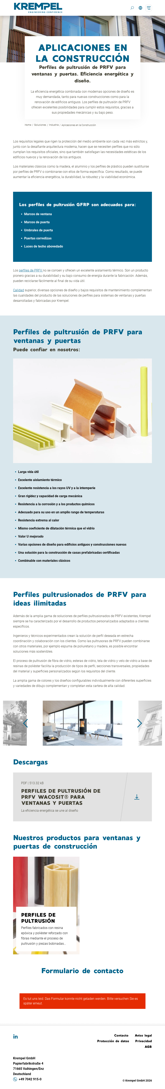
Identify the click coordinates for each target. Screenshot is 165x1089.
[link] (137, 796)
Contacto (121, 1035)
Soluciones (40, 125)
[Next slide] (139, 723)
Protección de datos (113, 1041)
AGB (148, 1047)
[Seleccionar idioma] (140, 8)
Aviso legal (143, 1035)
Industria (54, 125)
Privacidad (143, 1041)
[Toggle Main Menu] (148, 8)
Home (28, 125)
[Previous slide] (25, 723)
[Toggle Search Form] (132, 8)
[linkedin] (15, 1037)
